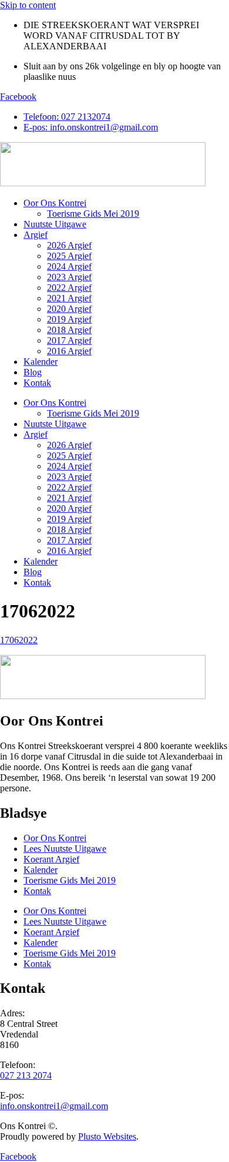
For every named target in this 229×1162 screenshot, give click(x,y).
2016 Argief (69, 351)
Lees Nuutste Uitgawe (64, 849)
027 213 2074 (26, 1075)
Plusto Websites (107, 1136)
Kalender (40, 362)
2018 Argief (69, 330)
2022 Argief (69, 288)
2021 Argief (69, 298)
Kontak (37, 383)
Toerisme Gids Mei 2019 (93, 214)
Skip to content (28, 5)
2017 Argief (69, 340)
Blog (32, 372)
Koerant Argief (51, 859)
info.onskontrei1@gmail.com (54, 1106)
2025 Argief (69, 256)
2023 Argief (69, 277)
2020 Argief (69, 309)
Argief (35, 235)
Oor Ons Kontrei (54, 203)
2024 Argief (69, 266)
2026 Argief (69, 245)
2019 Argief (69, 319)
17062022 (19, 640)
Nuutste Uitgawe (54, 224)
